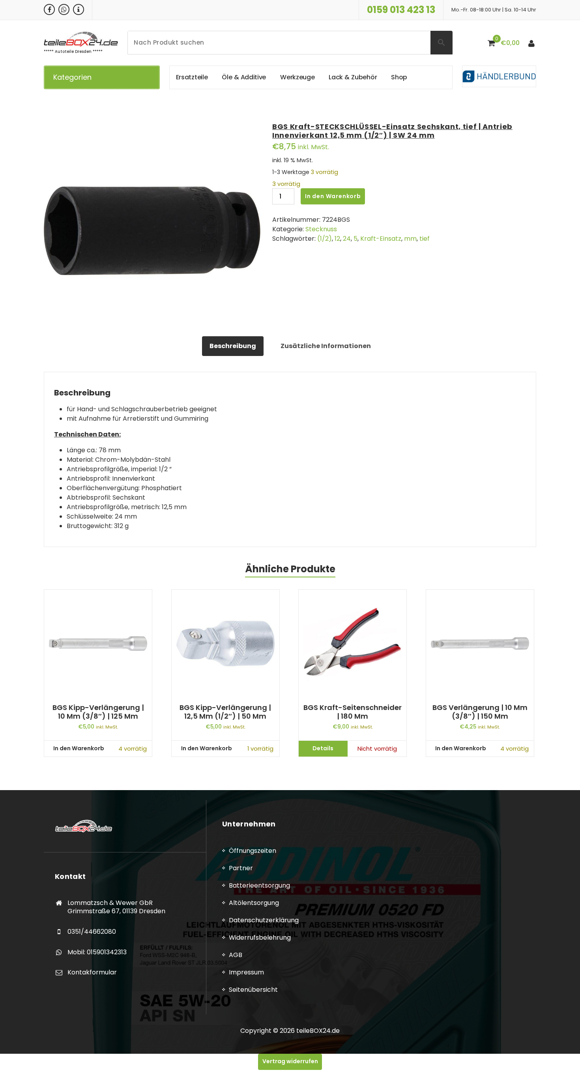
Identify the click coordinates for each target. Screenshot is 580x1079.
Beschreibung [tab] (233, 345)
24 (347, 238)
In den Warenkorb (333, 196)
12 (337, 238)
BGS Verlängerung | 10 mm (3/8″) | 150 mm (480, 711)
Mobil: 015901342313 (97, 952)
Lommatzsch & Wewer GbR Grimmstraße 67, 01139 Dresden (116, 907)
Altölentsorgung (254, 902)
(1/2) (324, 238)
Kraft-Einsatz (380, 238)
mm (410, 238)
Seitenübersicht (253, 989)
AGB (235, 954)
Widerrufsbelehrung (260, 937)
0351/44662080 (91, 931)
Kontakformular (92, 972)
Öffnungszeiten (252, 850)
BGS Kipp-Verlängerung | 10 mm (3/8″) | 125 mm (98, 711)
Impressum (246, 972)
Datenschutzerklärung (264, 920)
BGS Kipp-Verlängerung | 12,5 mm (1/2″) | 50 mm (225, 711)
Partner (241, 868)
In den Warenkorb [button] (78, 748)
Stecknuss (321, 229)
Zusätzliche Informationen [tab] (326, 345)
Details (322, 748)
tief (424, 238)
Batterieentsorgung (259, 885)
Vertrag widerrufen (290, 1061)
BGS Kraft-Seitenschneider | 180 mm (352, 711)
